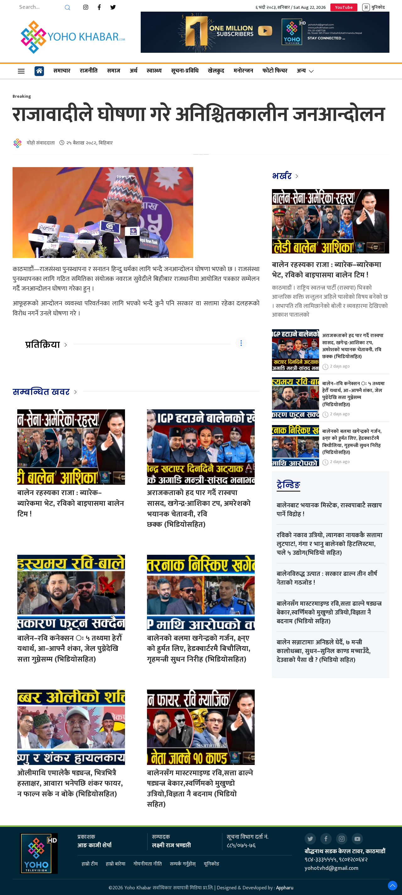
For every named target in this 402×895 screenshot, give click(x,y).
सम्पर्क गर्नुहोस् (183, 864)
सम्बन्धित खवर (41, 392)
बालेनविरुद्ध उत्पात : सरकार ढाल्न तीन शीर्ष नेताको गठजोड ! (327, 578)
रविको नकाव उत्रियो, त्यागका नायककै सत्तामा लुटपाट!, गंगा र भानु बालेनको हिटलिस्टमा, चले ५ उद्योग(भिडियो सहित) (330, 544)
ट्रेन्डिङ (288, 485)
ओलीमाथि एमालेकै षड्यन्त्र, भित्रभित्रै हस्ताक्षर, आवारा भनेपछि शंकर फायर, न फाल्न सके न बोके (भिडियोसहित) (70, 783)
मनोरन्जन (243, 71)
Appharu (284, 888)
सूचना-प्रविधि (184, 71)
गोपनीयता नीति (147, 864)
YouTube (344, 7)
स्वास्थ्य (154, 71)
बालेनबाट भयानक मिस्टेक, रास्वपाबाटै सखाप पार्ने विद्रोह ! (329, 510)
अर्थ (133, 71)
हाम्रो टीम (90, 864)
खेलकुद (216, 71)
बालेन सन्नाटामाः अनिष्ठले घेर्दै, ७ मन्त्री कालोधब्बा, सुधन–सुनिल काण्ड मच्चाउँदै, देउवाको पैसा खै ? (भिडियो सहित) (324, 651)
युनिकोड (378, 7)
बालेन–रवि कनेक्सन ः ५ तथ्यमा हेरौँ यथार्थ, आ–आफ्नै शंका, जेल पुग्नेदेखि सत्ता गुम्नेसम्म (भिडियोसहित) (69, 649)
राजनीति (89, 71)
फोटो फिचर (275, 71)
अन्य (301, 71)
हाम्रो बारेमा (115, 864)
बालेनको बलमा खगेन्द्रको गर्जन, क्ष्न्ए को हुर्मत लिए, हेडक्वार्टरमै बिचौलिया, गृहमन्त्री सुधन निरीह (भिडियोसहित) (198, 649)
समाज (113, 71)
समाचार (61, 71)
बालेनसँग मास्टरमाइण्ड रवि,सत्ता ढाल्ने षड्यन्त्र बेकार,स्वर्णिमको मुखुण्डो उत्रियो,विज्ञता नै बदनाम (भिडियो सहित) (200, 789)
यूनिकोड (211, 864)
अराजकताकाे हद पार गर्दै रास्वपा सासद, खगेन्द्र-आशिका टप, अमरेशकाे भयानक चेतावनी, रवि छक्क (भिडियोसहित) (199, 509)
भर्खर (283, 176)
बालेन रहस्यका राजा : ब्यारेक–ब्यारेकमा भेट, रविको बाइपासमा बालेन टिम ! (70, 503)
